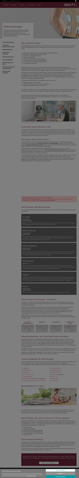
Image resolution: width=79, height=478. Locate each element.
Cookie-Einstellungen (60, 470)
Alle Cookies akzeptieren (60, 476)
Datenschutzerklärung (31, 475)
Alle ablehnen (60, 473)
